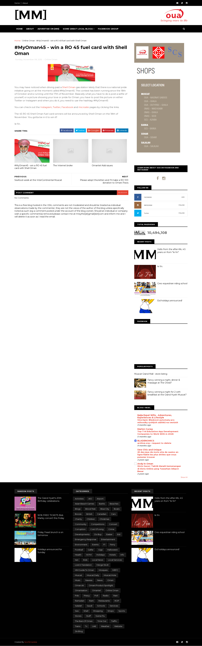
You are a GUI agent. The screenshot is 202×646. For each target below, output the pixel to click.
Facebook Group (108, 29)
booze (78, 514)
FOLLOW (182, 205)
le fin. (160, 266)
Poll (96, 595)
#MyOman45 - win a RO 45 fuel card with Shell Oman (30, 167)
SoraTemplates (30, 642)
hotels (112, 555)
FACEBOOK (148, 197)
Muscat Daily (93, 575)
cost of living (97, 529)
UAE (94, 626)
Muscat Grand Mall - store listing (150, 374)
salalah (78, 606)
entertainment (108, 539)
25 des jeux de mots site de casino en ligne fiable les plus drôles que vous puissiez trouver (157, 454)
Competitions (97, 524)
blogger (122, 193)
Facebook (67, 107)
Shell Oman (68, 87)
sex (77, 611)
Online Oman (28, 40)
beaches (114, 503)
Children (91, 519)
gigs (100, 550)
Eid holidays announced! (169, 300)
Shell (86, 611)
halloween (112, 550)
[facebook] (177, 3)
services (114, 606)
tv (86, 626)
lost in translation (83, 565)
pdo (77, 595)
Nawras (88, 580)
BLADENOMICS (145, 440)
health (78, 555)
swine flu (100, 616)
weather (105, 626)
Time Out (101, 621)
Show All (184, 477)
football (79, 550)
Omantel (96, 590)
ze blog (79, 631)
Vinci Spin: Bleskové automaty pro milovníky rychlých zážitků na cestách (157, 421)
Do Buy (97, 534)
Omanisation (81, 590)
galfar (90, 550)
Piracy (87, 595)
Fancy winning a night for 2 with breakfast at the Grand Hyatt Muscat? (167, 393)
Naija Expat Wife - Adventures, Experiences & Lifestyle (154, 416)
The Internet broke (63, 165)
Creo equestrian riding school (172, 283)
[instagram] (187, 3)
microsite (84, 107)
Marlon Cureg (145, 429)
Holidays (100, 555)
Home (17, 3)
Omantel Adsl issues (102, 165)
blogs (77, 509)
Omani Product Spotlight (101, 585)
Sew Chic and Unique (149, 449)
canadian (101, 514)
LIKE (183, 197)
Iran (76, 560)
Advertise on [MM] (48, 29)
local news (97, 560)
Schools (101, 606)
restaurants (104, 601)
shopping (98, 611)
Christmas (104, 519)
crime (111, 529)
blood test (90, 509)
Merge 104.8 (102, 565)
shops (111, 611)
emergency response (85, 539)
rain (115, 595)
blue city (104, 509)
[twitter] (182, 3)
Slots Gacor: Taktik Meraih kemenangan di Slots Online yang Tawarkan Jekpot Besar (159, 468)
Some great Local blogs (78, 29)
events (95, 544)
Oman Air (79, 585)
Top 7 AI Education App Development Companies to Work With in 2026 (157, 432)
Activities (79, 498)
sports (121, 611)
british (89, 514)
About (25, 3)
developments (82, 534)
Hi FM (89, 555)
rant (91, 601)
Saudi (89, 606)
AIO (90, 498)
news (99, 580)
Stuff (88, 616)
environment (81, 544)
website (118, 626)
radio (106, 595)
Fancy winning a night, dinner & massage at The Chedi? (164, 381)
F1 (104, 544)
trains (77, 626)
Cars (113, 514)
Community (80, 524)
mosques (103, 570)
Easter (109, 534)
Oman (110, 580)
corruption (80, 529)
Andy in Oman (145, 463)
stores (78, 616)
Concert (113, 524)
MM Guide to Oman (84, 570)
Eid (118, 534)
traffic (114, 621)
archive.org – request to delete (154, 443)
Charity (78, 519)
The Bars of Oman (84, 621)
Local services (115, 560)
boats (116, 509)
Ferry (112, 544)
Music (77, 580)
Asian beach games (84, 503)
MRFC (115, 570)
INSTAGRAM (148, 205)
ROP (117, 601)
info (122, 555)
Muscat (78, 575)
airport (100, 498)
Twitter (56, 107)
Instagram (46, 107)
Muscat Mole (110, 575)
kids (85, 560)
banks (102, 503)
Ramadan (79, 601)
